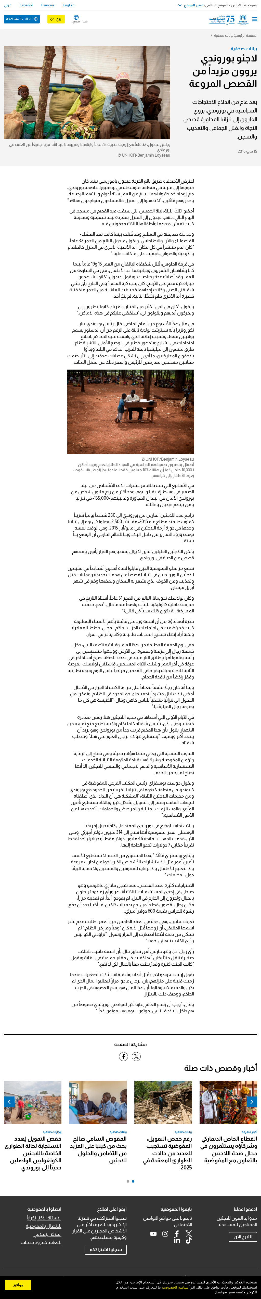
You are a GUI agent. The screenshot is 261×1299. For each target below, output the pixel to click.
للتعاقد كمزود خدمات (41, 1242)
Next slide (9, 1101)
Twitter (188, 1233)
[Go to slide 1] (131, 1182)
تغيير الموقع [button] (193, 5)
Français (48, 5)
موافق (18, 1285)
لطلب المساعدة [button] (18, 19)
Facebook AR (177, 1233)
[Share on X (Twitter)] (136, 1056)
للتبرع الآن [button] (243, 1236)
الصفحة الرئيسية (245, 35)
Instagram (165, 1233)
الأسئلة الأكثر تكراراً (44, 1217)
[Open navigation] (254, 19)
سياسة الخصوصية (175, 1287)
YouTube (153, 1233)
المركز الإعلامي (47, 1234)
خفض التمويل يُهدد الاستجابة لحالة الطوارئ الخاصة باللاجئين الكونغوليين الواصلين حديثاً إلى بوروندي (32, 1153)
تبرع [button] (59, 19)
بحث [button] (85, 21)
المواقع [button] (76, 21)
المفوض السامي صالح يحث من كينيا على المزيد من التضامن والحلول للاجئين (98, 1150)
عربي (7, 5)
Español (26, 5)
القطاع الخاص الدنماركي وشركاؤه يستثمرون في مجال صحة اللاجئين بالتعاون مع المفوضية (228, 1150)
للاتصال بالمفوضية (43, 1226)
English (68, 5)
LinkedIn (177, 1240)
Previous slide (251, 1101)
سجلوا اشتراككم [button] (105, 1249)
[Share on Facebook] (123, 1056)
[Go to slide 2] (126, 1182)
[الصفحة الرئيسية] (231, 20)
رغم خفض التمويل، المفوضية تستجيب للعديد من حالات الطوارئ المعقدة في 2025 (167, 1153)
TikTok (188, 1240)
